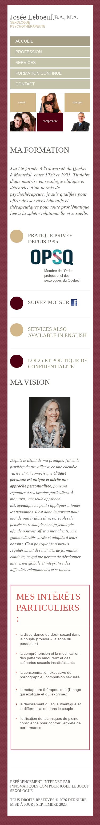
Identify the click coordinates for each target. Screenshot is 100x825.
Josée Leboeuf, (44, 17)
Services (25, 62)
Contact (25, 84)
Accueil (24, 41)
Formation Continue (38, 73)
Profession (28, 52)
